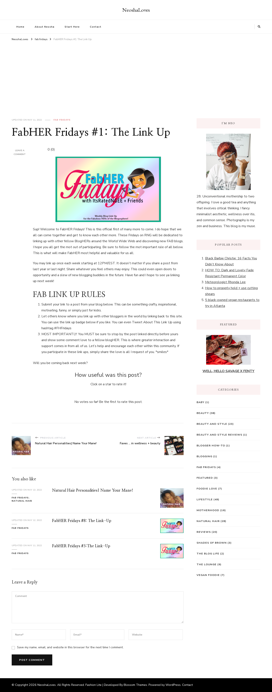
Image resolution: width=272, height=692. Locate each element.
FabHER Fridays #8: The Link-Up (81, 521)
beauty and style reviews (219, 434)
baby (200, 402)
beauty (203, 413)
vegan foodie (208, 575)
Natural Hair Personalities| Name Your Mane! (92, 490)
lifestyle (205, 499)
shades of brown (212, 542)
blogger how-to (211, 445)
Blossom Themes (135, 685)
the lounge (207, 564)
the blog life (208, 553)
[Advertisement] (136, 73)
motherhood (208, 510)
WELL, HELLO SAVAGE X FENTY (228, 371)
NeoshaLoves (136, 9)
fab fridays (62, 119)
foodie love (207, 488)
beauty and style (212, 424)
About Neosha (44, 26)
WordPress (173, 685)
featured (205, 478)
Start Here (72, 26)
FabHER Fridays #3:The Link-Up (81, 546)
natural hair (22, 500)
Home (20, 26)
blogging (204, 456)
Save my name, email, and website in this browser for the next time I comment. (70, 647)
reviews (204, 532)
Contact (95, 26)
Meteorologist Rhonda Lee (225, 282)
